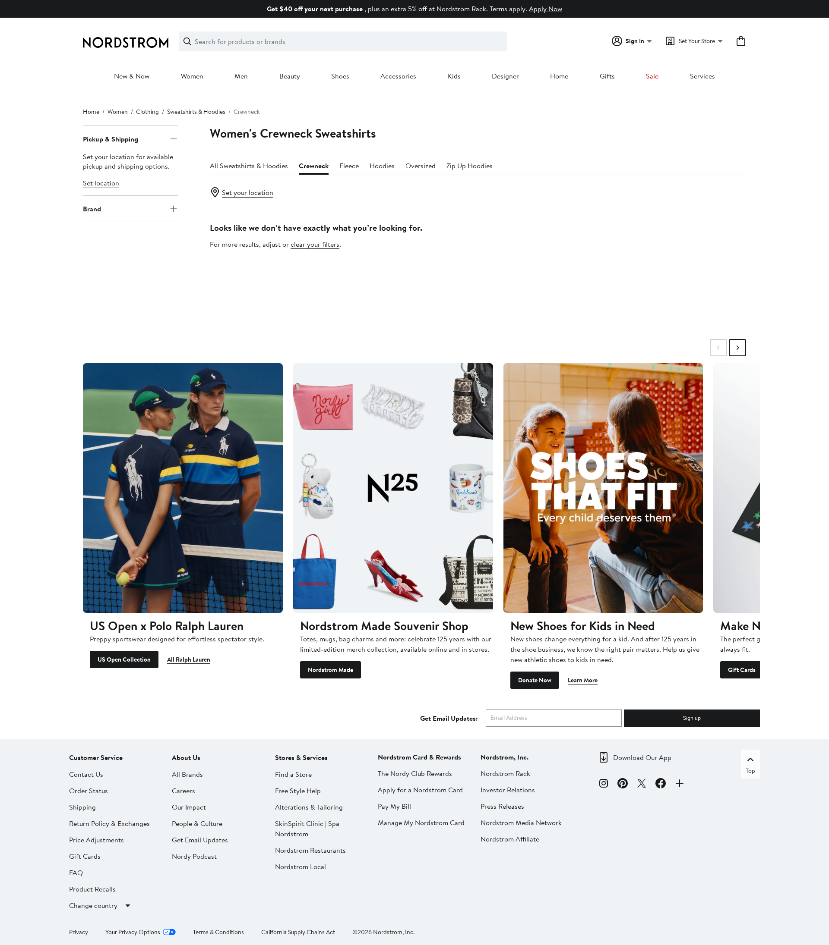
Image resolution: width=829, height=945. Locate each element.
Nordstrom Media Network (521, 822)
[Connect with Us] (679, 784)
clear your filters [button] (315, 244)
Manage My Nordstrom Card (421, 822)
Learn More (583, 680)
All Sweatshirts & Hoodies (249, 165)
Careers (183, 790)
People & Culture (197, 823)
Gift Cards (742, 670)
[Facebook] (660, 784)
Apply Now (545, 8)
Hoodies (382, 165)
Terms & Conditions (218, 932)
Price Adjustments (96, 840)
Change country (93, 905)
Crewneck (314, 165)
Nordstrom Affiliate (510, 839)
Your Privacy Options (132, 932)
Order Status (88, 790)
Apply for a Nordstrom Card (420, 789)
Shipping (82, 807)
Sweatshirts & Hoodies (196, 111)
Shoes (340, 76)
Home (559, 76)
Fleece (349, 165)
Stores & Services (301, 757)
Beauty (289, 76)
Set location (101, 183)
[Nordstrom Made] (393, 487)
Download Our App (642, 757)
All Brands (187, 774)
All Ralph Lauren (188, 659)
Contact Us (86, 774)
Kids (454, 76)
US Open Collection (124, 659)
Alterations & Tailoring (309, 807)
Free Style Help (298, 790)
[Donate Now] (603, 487)
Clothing (147, 111)
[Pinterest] (622, 784)
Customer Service (96, 757)
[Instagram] (603, 784)
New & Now (131, 76)
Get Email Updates (200, 840)
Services (702, 76)
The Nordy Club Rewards (415, 773)
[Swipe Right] (737, 347)
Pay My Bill (394, 806)
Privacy (78, 932)
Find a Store (293, 774)
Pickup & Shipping (110, 139)
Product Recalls (92, 889)
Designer (505, 76)
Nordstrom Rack (505, 773)
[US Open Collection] (183, 487)
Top (750, 770)
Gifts (607, 76)
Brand (92, 208)
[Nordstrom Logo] (125, 42)
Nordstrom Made (330, 670)
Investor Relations (508, 789)
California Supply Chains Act (298, 932)
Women (192, 76)
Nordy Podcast (194, 856)
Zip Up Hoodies (469, 165)
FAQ (76, 872)
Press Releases (502, 806)
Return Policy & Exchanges (109, 823)
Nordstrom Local (300, 866)
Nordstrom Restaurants (310, 850)
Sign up (692, 718)
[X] (641, 784)
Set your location (247, 192)
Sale (652, 76)
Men (241, 76)
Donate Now (534, 680)
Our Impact (189, 807)
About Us (186, 757)
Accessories (398, 76)
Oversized (420, 165)
